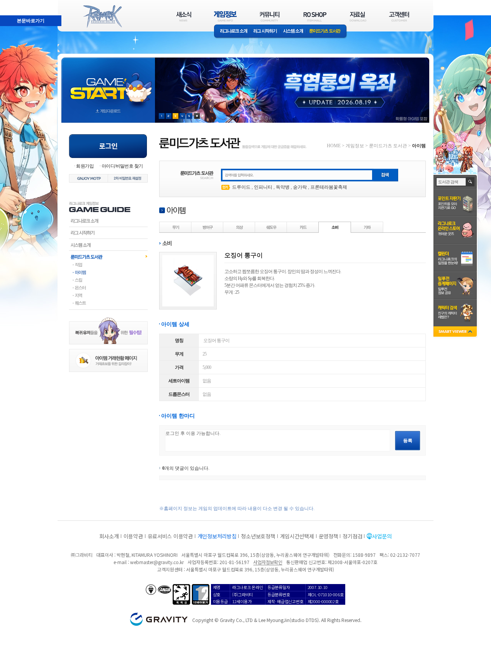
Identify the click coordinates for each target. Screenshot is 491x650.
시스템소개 (293, 32)
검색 (470, 181)
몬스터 (108, 287)
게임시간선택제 (297, 536)
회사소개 (109, 536)
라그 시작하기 (265, 32)
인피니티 (263, 187)
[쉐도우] (271, 227)
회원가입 (85, 166)
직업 (108, 264)
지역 (108, 295)
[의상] (239, 227)
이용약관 (133, 536)
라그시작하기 (108, 233)
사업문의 (382, 536)
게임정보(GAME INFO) (225, 16)
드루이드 (241, 187)
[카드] (303, 227)
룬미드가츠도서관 (108, 256)
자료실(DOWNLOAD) (357, 16)
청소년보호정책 (258, 536)
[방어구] (207, 227)
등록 (407, 440)
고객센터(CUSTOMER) (399, 16)
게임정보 (355, 145)
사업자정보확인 (267, 562)
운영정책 (328, 536)
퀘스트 (108, 303)
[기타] (367, 227)
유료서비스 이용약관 (170, 536)
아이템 (108, 272)
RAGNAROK (102, 16)
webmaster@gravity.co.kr (157, 562)
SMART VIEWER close (455, 332)
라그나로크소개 (232, 32)
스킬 (108, 280)
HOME (334, 145)
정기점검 (352, 536)
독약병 (283, 187)
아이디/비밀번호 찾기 (122, 166)
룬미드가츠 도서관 (326, 32)
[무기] (176, 227)
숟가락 (300, 187)
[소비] (335, 227)
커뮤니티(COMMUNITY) (269, 16)
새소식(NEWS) (184, 16)
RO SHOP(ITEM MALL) (315, 16)
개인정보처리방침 (217, 536)
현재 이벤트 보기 (197, 116)
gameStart (108, 83)
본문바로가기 (14, 3)
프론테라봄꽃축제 (328, 187)
